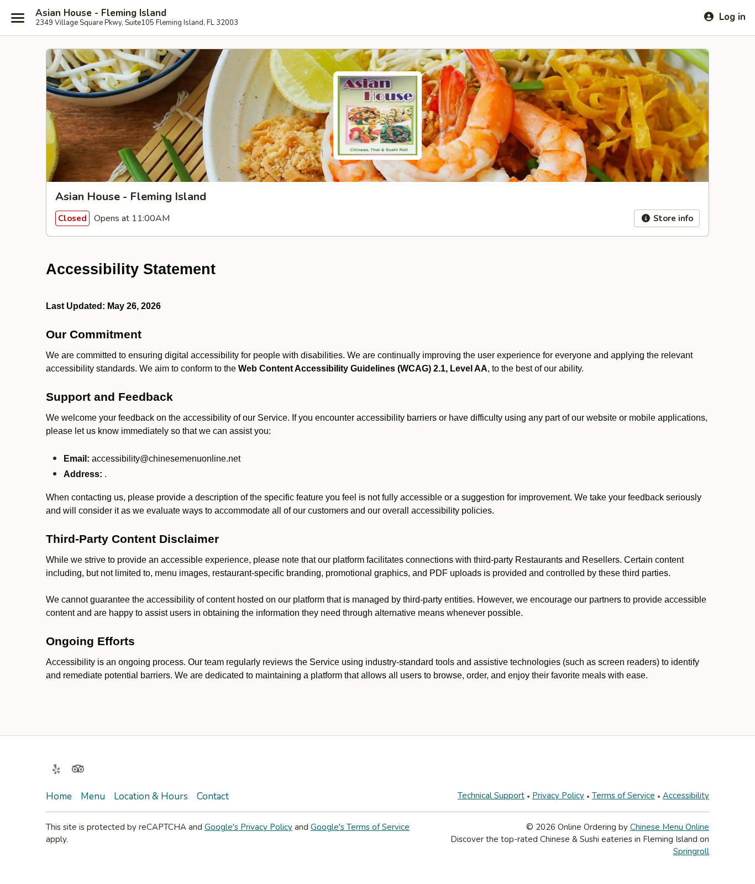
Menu (93, 796)
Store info (672, 218)
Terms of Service (623, 795)
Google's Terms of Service (360, 827)
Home (59, 796)
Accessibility (686, 795)
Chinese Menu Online (669, 827)
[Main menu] (17, 17)
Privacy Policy (558, 795)
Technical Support (491, 795)
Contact (213, 796)
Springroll (691, 851)
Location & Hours (151, 796)
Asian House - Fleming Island (100, 13)
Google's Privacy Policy (248, 827)
